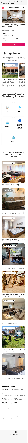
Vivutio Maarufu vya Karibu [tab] (18, 389)
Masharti (16, 436)
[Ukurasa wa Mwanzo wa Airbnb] (3, 7)
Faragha (11, 436)
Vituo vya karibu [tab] (5, 389)
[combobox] (13, 35)
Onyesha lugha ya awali (8, 3)
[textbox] (7, 40)
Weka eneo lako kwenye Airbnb (16, 7)
